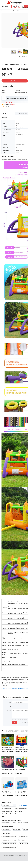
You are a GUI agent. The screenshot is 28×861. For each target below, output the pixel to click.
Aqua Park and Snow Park (21, 808)
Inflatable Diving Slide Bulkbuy (10, 847)
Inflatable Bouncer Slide (7, 813)
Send (14, 722)
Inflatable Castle (6, 829)
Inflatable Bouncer (20, 10)
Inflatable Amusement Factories (10, 840)
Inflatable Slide (16, 829)
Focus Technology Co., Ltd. (18, 855)
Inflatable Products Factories (9, 836)
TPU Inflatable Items (6, 808)
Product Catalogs (22, 805)
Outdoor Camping (19, 811)
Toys (6, 10)
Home (2, 10)
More (2, 850)
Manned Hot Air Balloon (6, 811)
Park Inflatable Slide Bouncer (9, 843)
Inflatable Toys (12, 10)
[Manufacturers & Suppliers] (14, 2)
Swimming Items (19, 813)
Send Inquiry (14, 81)
